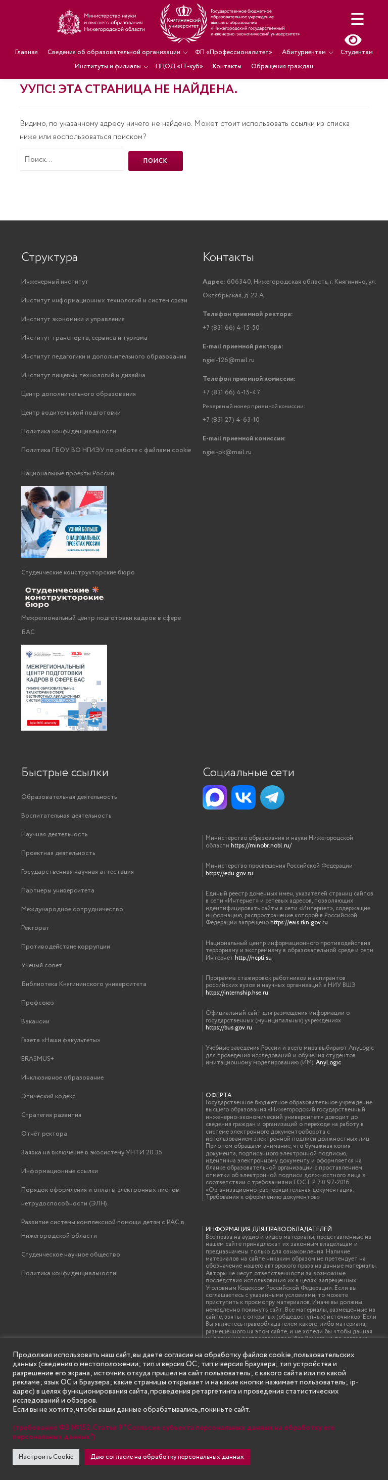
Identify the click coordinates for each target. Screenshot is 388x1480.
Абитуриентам (304, 52)
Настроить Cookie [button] (46, 1457)
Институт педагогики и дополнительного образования (103, 357)
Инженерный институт (54, 282)
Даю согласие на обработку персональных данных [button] (167, 1457)
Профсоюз (37, 1003)
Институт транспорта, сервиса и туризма (84, 338)
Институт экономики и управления (73, 319)
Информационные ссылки (59, 1171)
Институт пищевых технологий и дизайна (83, 375)
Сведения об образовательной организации (113, 52)
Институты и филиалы (108, 66)
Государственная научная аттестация (77, 872)
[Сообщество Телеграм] (272, 797)
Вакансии (35, 1021)
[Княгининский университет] (180, 23)
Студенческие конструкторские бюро (78, 572)
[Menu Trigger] (357, 19)
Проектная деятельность (58, 853)
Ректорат (35, 928)
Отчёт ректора (44, 1134)
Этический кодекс (48, 1096)
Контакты (227, 66)
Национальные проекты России (67, 473)
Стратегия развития (51, 1115)
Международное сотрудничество (72, 909)
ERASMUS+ (37, 1059)
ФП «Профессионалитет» (233, 52)
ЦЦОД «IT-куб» (179, 66)
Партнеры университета (57, 890)
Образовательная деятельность (69, 797)
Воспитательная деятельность (66, 816)
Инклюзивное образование (62, 1078)
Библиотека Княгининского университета (84, 984)
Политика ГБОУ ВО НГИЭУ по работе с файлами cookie (106, 450)
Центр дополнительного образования (78, 394)
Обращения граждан (282, 66)
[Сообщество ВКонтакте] (243, 797)
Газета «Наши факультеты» (61, 1040)
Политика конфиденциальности (68, 431)
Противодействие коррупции (65, 947)
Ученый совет (41, 965)
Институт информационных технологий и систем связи (104, 300)
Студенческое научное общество (70, 1255)
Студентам (357, 52)
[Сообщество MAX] (215, 797)
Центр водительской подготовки (71, 413)
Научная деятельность (54, 834)
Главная (26, 52)
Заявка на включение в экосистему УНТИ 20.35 (91, 1152)
